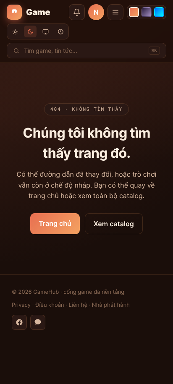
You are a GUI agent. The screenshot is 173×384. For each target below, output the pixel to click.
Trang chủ (55, 223)
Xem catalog (114, 223)
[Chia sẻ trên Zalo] (37, 322)
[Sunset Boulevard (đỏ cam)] (134, 12)
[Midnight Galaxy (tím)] (147, 12)
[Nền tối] (30, 31)
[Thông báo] (77, 12)
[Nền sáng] (15, 31)
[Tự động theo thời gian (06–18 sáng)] (60, 31)
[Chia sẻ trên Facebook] (19, 322)
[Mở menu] (115, 12)
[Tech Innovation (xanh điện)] (159, 12)
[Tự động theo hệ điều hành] (45, 31)
